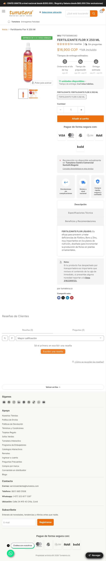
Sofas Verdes (8, 436)
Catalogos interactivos (12, 449)
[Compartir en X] (63, 297)
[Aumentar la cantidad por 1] (81, 109)
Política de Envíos (10, 420)
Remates (6, 453)
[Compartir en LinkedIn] (67, 297)
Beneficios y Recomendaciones (80, 221)
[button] (23, 94)
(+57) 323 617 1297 (22, 496)
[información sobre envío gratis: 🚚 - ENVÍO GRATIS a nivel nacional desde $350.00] (53, 3)
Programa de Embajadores (14, 445)
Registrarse (45, 522)
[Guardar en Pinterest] (71, 297)
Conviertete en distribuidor (14, 470)
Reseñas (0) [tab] (27, 330)
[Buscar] (93, 13)
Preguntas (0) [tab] (78, 330)
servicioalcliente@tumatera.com (24, 486)
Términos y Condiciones (12, 428)
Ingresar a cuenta (10, 457)
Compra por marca (10, 466)
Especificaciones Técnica (80, 212)
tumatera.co (67, 288)
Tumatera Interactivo (11, 441)
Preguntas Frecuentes (12, 462)
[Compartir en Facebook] (58, 297)
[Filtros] (12, 338)
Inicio (4, 29)
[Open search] (5, 338)
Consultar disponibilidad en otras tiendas (78, 169)
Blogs (4, 474)
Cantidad (61, 104)
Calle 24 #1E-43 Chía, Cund (25, 501)
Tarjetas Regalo (9, 432)
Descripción (81, 204)
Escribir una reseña (53, 351)
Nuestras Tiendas (10, 415)
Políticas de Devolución (12, 424)
